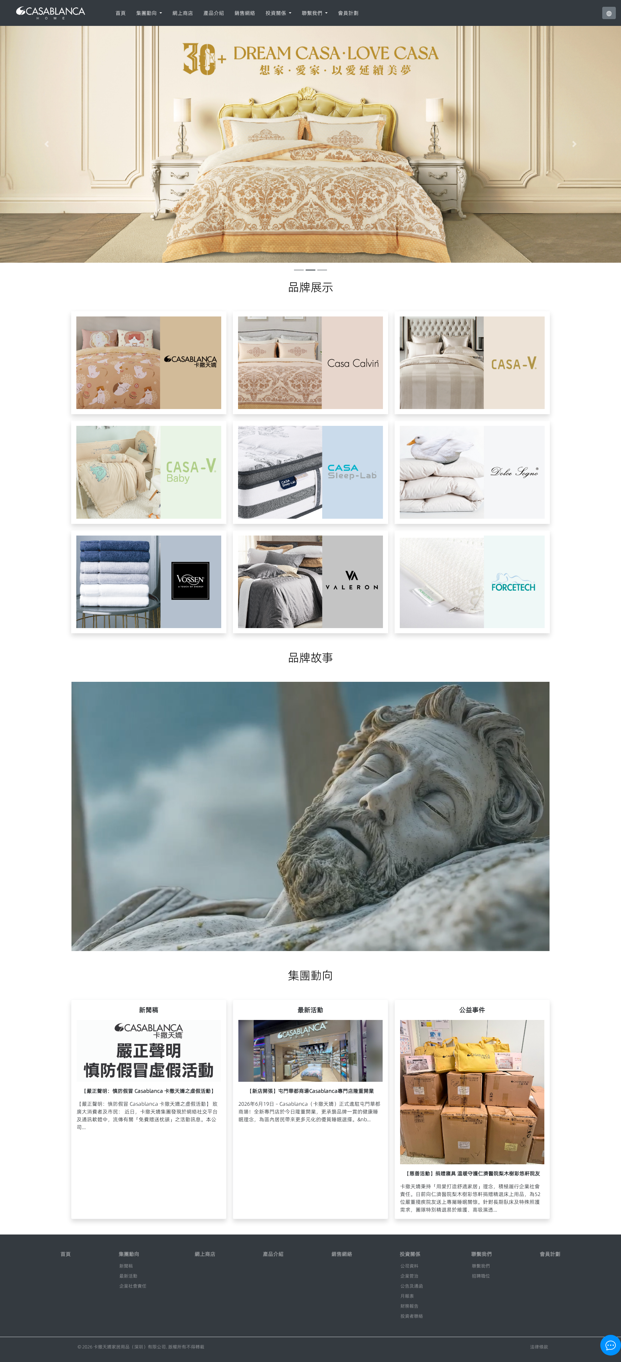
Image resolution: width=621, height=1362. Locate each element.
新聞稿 (126, 1266)
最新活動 (128, 1276)
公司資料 (409, 1266)
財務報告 (409, 1306)
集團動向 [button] (147, 13)
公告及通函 (411, 1286)
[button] (609, 13)
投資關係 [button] (277, 13)
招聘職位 (481, 1276)
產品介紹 (213, 13)
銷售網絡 (244, 13)
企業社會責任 (133, 1286)
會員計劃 (348, 13)
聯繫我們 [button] (313, 13)
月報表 (407, 1296)
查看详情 (154, 372)
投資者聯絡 (411, 1316)
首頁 (120, 13)
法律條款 (539, 1347)
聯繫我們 (481, 1266)
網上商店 (182, 13)
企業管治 (409, 1276)
